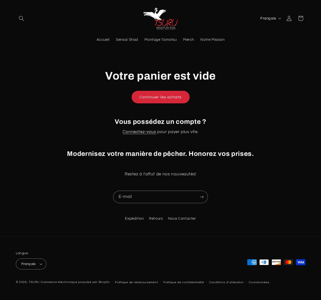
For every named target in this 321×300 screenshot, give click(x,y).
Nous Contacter (182, 218)
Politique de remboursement (136, 282)
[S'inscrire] (202, 197)
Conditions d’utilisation (226, 282)
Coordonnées (259, 282)
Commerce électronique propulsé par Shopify (75, 282)
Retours (156, 218)
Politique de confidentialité (183, 282)
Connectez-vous (139, 132)
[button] (21, 18)
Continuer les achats (160, 97)
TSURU (34, 282)
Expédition (134, 218)
